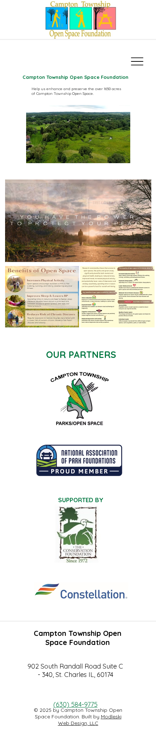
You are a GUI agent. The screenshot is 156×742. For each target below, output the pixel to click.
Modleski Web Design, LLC (90, 719)
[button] (139, 253)
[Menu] (137, 61)
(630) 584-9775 (75, 704)
